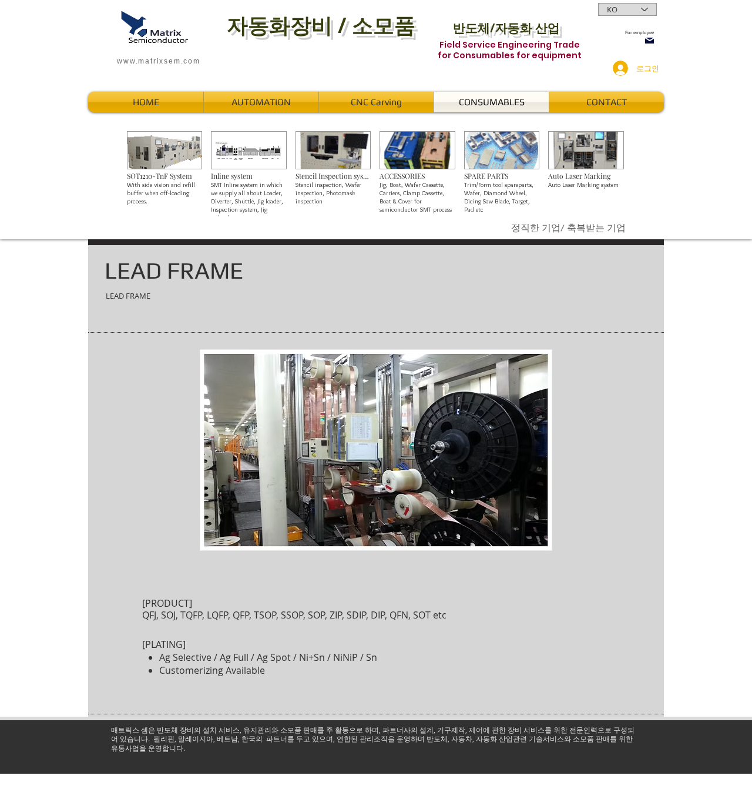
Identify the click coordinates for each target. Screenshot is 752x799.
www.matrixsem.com (158, 61)
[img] (164, 173)
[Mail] (649, 41)
